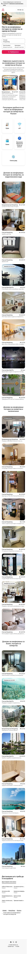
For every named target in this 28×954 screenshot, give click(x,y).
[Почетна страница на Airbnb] (3, 9)
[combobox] (13, 42)
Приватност (11, 946)
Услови (17, 946)
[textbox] (7, 47)
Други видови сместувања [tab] (9, 881)
